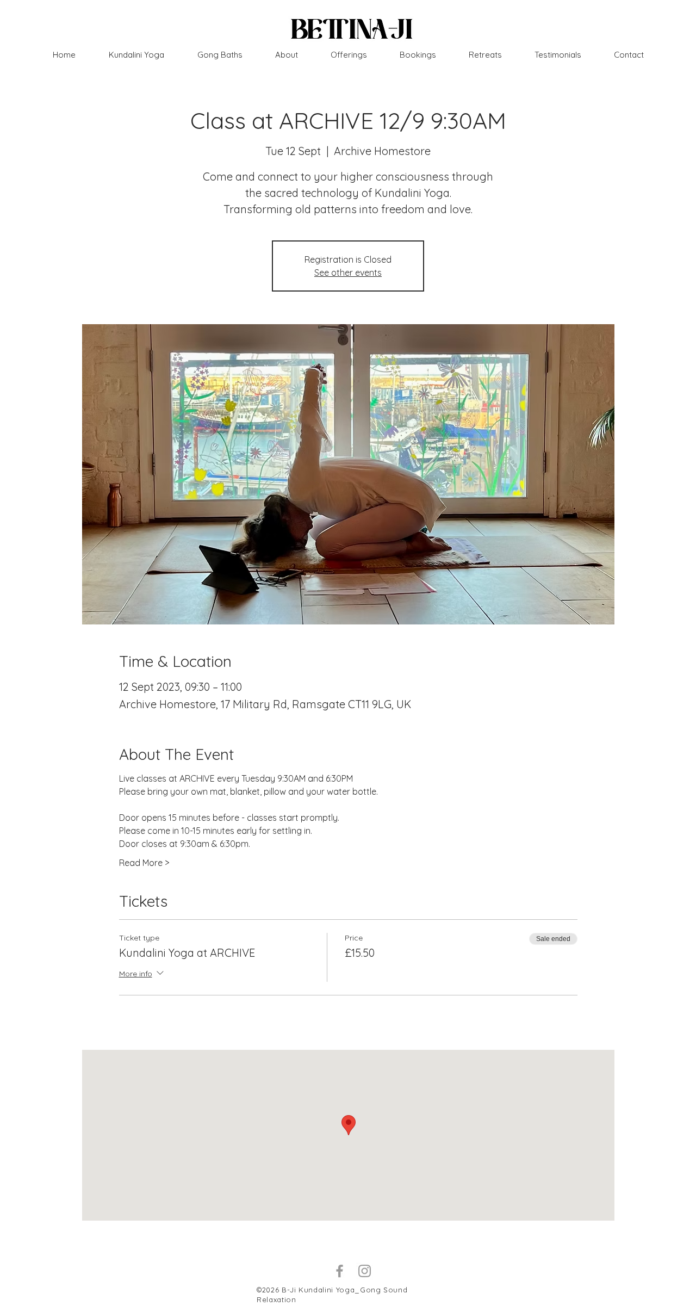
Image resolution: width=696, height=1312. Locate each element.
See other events (348, 272)
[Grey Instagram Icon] (364, 1271)
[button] (485, 55)
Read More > (144, 862)
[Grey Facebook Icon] (339, 1271)
